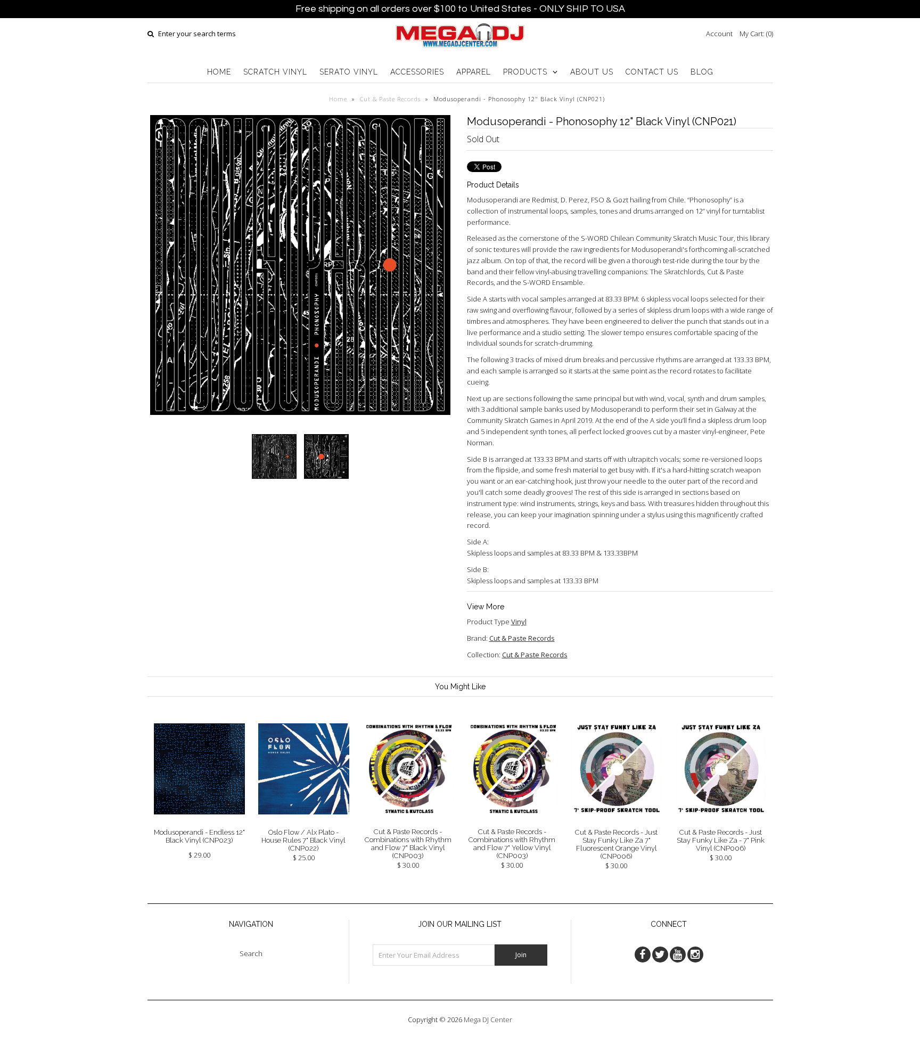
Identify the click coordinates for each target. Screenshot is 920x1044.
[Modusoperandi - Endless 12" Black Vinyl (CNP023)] (199, 822)
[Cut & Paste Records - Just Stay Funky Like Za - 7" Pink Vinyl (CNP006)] (720, 822)
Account (719, 33)
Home (338, 99)
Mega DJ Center (488, 1019)
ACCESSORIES (417, 72)
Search (251, 953)
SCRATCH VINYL (275, 72)
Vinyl (519, 621)
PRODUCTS (525, 72)
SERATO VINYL (348, 72)
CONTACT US (652, 72)
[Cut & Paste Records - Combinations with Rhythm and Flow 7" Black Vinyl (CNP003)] (407, 822)
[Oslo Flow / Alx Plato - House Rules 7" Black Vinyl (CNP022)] (303, 822)
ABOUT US (591, 72)
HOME (219, 72)
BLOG (702, 72)
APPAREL (473, 72)
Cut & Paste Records (390, 99)
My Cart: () (756, 33)
